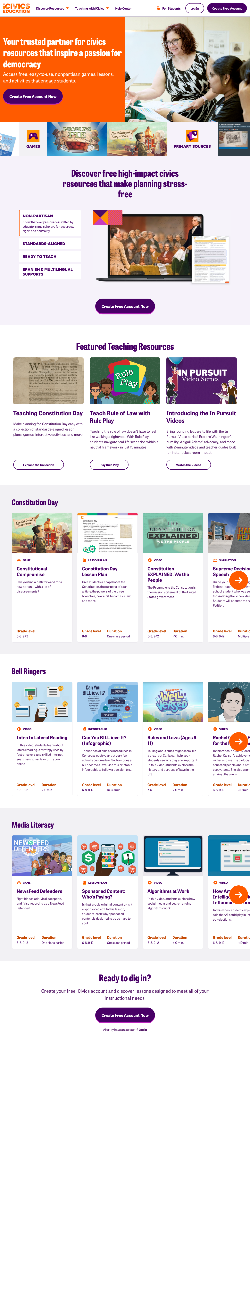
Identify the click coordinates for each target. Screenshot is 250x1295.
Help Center (123, 8)
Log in (143, 1029)
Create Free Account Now (32, 96)
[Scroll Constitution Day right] (238, 580)
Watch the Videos (188, 465)
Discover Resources (50, 8)
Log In (194, 8)
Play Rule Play (109, 465)
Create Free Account (227, 8)
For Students (171, 8)
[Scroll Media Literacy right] (238, 895)
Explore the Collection (38, 465)
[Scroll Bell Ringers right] (238, 741)
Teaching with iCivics (89, 8)
